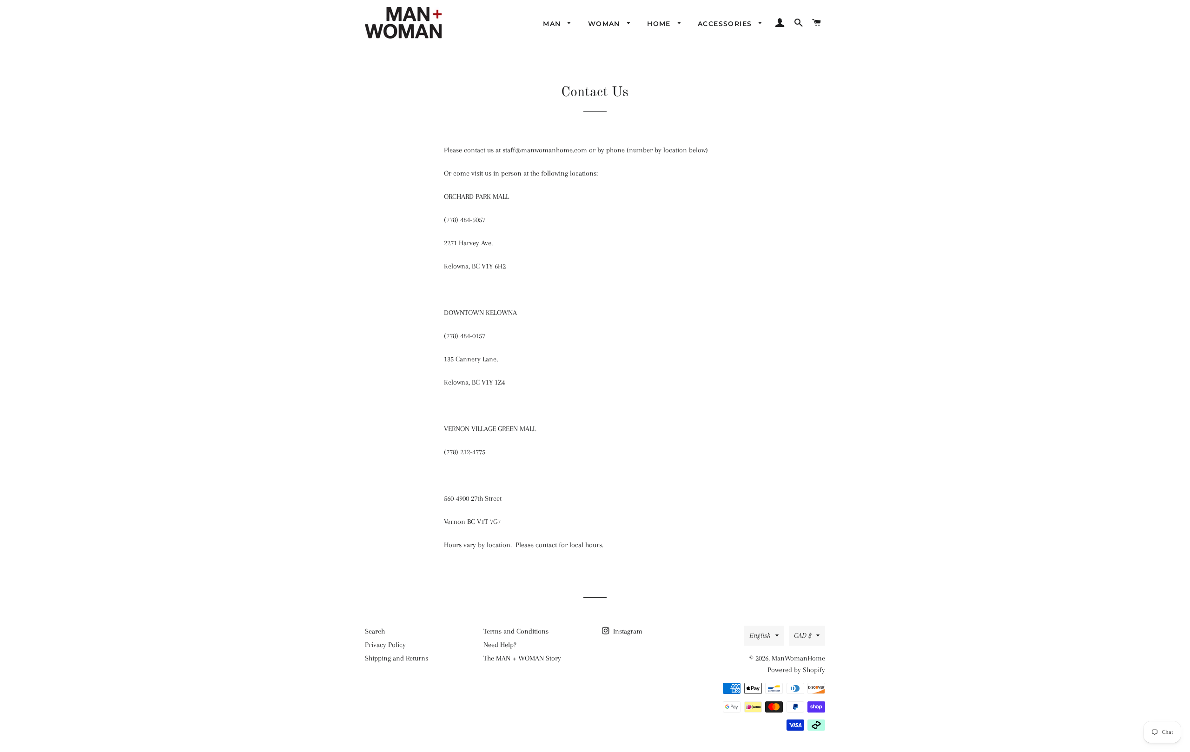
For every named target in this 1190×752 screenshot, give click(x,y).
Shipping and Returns (396, 658)
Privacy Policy (385, 645)
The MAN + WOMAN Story (522, 658)
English (760, 635)
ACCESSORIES (726, 24)
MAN (553, 24)
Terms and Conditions (516, 631)
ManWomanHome (798, 658)
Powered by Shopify (796, 670)
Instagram (626, 631)
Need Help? (499, 645)
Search (375, 631)
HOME (660, 24)
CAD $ (803, 635)
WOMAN (605, 24)
